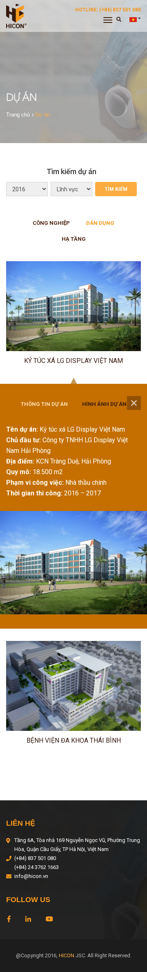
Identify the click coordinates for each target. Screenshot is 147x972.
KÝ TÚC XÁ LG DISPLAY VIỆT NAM (73, 361)
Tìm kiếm (116, 189)
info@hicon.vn (31, 876)
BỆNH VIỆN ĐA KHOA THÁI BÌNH (74, 740)
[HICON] (16, 15)
